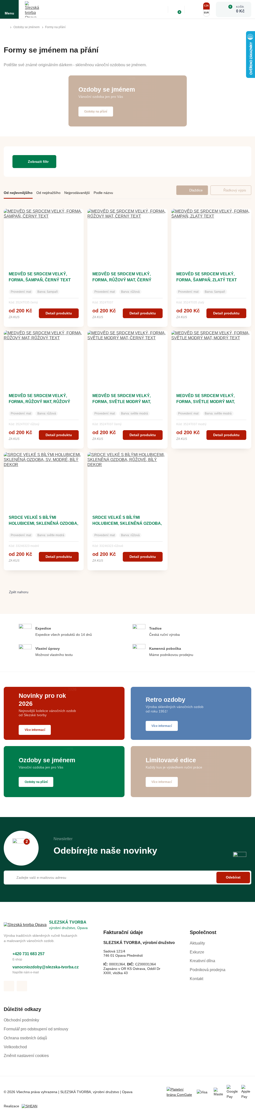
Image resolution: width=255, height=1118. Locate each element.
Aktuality (197, 943)
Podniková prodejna (207, 970)
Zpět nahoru (18, 592)
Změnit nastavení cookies (26, 1056)
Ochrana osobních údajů (25, 1038)
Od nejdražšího (48, 193)
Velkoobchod (15, 1047)
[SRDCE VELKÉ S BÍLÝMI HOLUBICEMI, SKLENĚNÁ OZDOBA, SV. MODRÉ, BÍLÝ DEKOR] (44, 479)
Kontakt (196, 979)
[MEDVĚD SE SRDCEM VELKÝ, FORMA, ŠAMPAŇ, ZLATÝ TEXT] (211, 236)
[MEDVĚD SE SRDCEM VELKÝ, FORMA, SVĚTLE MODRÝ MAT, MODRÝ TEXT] (211, 358)
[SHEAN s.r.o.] (31, 1106)
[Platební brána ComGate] (180, 1092)
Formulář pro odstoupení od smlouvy (36, 1029)
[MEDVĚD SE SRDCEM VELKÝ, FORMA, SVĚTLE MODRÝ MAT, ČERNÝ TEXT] (127, 358)
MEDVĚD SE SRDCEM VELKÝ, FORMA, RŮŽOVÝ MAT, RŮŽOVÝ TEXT (39, 402)
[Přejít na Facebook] (9, 986)
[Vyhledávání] (160, 9)
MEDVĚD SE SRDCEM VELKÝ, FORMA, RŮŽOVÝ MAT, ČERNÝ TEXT (121, 280)
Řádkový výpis (234, 190)
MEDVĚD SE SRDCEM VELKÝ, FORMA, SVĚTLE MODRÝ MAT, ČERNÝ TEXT (121, 402)
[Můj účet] (193, 9)
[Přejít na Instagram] (22, 986)
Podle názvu (103, 193)
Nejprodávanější (77, 193)
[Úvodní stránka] (6, 27)
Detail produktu (59, 313)
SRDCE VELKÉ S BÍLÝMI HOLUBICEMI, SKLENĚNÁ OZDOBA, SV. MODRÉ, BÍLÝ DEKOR (43, 523)
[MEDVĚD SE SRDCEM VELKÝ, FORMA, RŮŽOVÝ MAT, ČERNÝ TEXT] (127, 236)
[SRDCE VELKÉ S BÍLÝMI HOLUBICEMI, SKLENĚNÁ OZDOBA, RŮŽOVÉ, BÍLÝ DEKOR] (127, 479)
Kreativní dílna (202, 961)
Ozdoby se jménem (26, 27)
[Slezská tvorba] (33, 9)
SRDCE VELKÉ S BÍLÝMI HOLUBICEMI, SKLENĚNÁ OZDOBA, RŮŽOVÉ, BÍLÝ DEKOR (127, 523)
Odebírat (233, 877)
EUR (206, 12)
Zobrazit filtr (38, 162)
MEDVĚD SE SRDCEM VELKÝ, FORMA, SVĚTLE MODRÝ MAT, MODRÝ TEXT (205, 402)
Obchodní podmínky (21, 1020)
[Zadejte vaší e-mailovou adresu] (127, 877)
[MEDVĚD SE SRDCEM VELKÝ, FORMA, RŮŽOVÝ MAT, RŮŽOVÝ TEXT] (44, 358)
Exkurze (197, 952)
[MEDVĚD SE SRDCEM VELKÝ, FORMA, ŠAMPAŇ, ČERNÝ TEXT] (44, 236)
